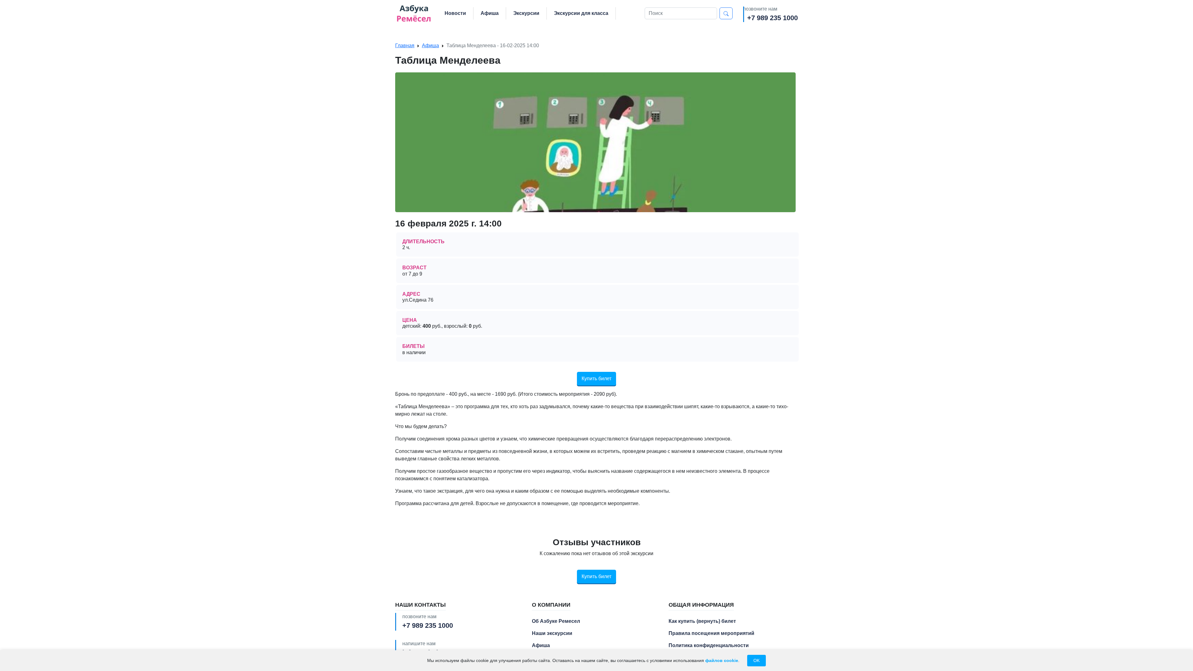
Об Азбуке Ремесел (556, 621)
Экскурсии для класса (581, 13)
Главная (404, 45)
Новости (455, 13)
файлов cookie (721, 660)
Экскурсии (526, 13)
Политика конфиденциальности (709, 645)
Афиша (490, 13)
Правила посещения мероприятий (711, 633)
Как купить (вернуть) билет (702, 621)
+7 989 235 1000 (772, 18)
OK (756, 660)
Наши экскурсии (552, 633)
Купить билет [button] (596, 378)
